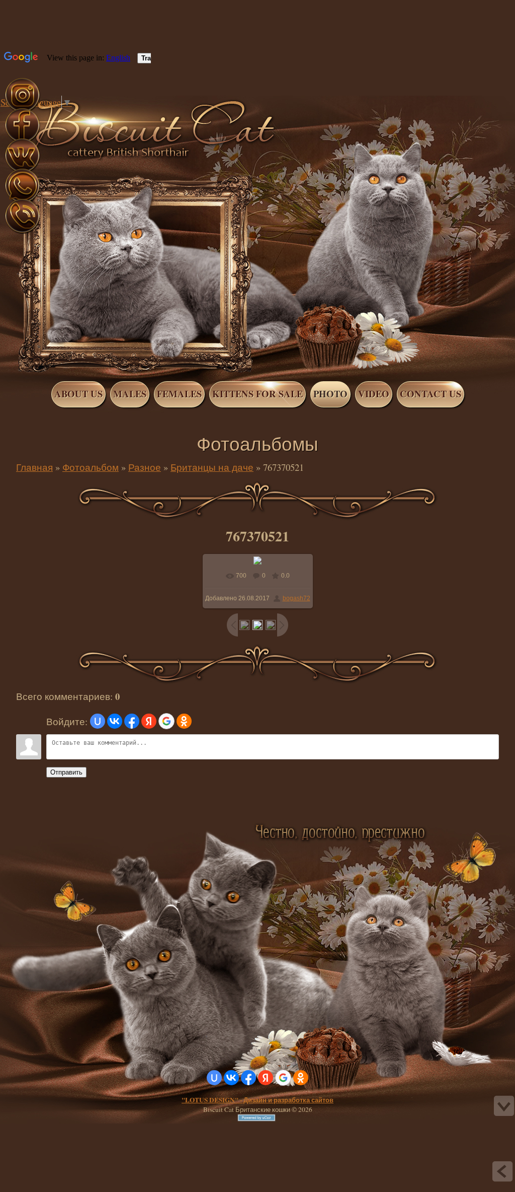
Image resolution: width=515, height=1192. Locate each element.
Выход (79, 115)
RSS (89, 115)
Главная (59, 115)
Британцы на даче (211, 467)
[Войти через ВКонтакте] (114, 721)
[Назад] (502, 1171)
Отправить (66, 772)
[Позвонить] (22, 232)
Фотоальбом (90, 467)
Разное (144, 467)
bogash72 (296, 598)
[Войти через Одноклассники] (184, 721)
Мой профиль (69, 115)
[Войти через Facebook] (131, 721)
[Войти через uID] (97, 721)
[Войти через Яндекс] (148, 721)
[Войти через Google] (166, 721)
